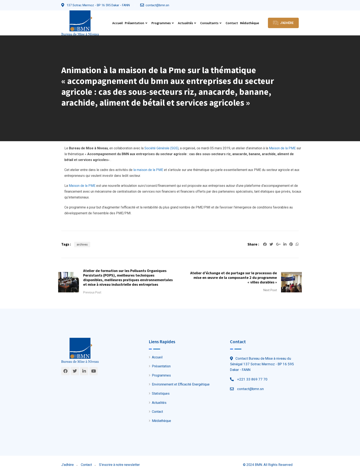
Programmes (161, 23)
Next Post (270, 290)
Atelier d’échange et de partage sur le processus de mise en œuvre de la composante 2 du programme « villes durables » (233, 277)
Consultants (209, 23)
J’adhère (67, 465)
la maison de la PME (148, 170)
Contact (232, 23)
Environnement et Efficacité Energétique (181, 384)
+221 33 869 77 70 (252, 379)
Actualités (185, 23)
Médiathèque (249, 23)
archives (82, 244)
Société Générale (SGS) (161, 148)
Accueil (117, 23)
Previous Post (92, 292)
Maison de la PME (282, 148)
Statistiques (161, 393)
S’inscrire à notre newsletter (119, 465)
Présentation (134, 23)
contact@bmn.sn (157, 5)
